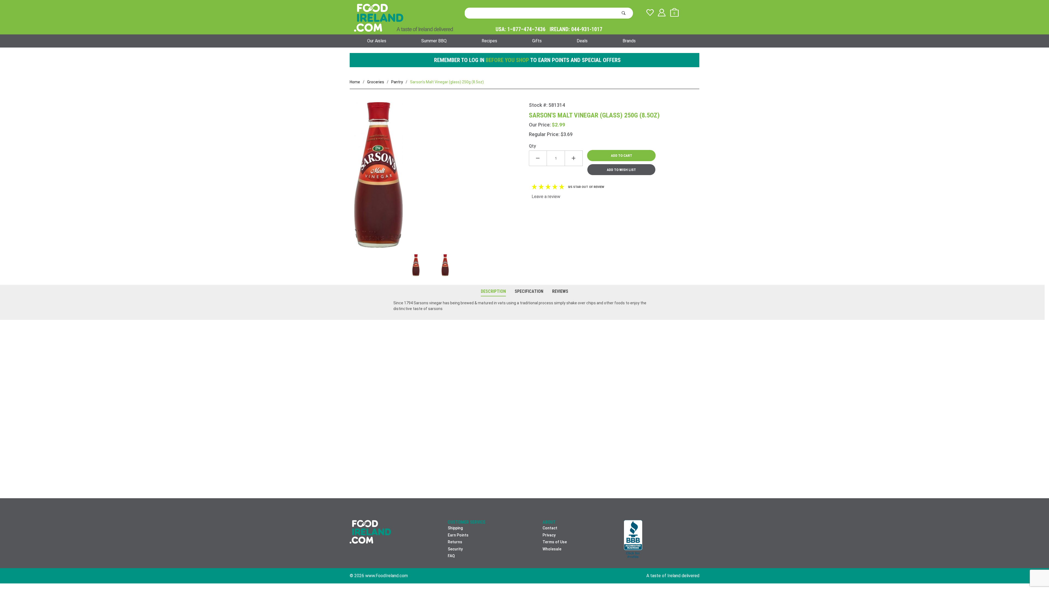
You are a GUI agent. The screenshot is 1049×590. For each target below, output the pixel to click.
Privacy (549, 535)
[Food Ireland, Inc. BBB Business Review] (633, 539)
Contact (550, 528)
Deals (582, 40)
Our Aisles (376, 40)
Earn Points (458, 535)
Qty (532, 146)
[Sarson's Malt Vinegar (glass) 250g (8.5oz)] (439, 178)
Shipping (455, 528)
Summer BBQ (434, 40)
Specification (529, 291)
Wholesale (552, 549)
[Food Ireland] (403, 17)
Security (455, 549)
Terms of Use (555, 542)
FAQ (451, 556)
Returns (455, 542)
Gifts (537, 40)
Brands (629, 40)
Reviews (560, 291)
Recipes (489, 40)
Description (493, 291)
